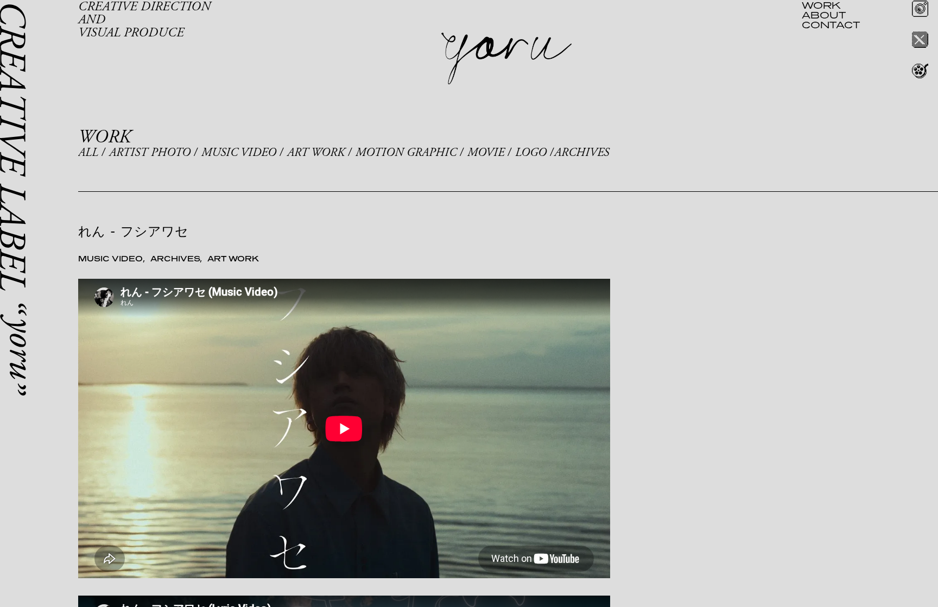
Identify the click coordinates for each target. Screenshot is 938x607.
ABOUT (824, 15)
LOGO (531, 152)
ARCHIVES (581, 152)
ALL (88, 152)
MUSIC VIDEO (238, 152)
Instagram (920, 9)
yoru (506, 59)
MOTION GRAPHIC (406, 152)
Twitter (920, 40)
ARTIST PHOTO (150, 152)
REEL (920, 70)
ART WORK (316, 152)
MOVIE (485, 152)
